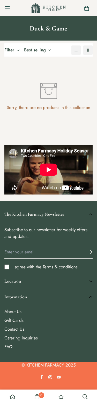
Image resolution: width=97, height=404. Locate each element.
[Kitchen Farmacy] (48, 8)
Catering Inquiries (21, 338)
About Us (12, 311)
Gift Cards (14, 320)
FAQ (8, 347)
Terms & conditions (60, 267)
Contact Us (14, 329)
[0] (37, 396)
